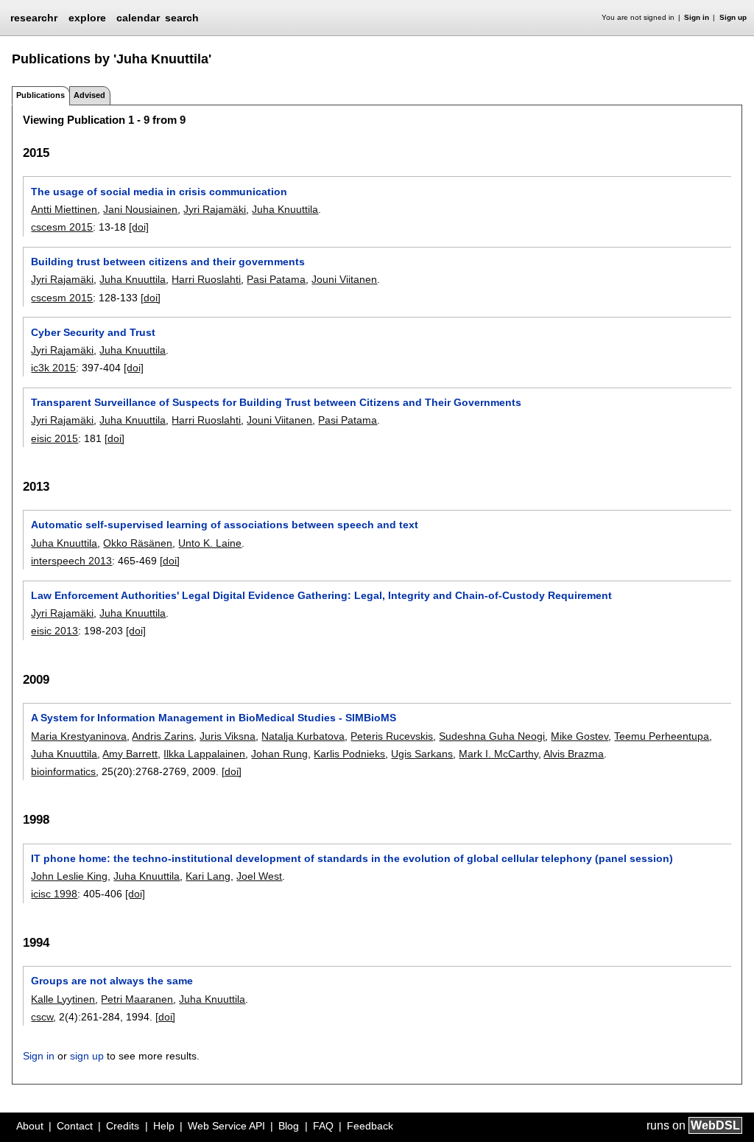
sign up (87, 1056)
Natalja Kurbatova (303, 736)
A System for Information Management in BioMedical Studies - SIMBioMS (213, 718)
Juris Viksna (228, 736)
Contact (75, 1126)
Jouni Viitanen (344, 279)
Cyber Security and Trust (93, 332)
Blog (288, 1126)
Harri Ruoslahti (206, 279)
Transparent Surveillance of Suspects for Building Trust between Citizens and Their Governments (276, 402)
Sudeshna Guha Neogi (492, 736)
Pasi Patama (276, 279)
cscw (42, 1017)
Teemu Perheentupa (661, 736)
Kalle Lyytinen (63, 999)
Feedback (370, 1126)
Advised (89, 95)
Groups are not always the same (112, 981)
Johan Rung (279, 754)
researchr (33, 17)
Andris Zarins (163, 736)
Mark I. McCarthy (498, 754)
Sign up (733, 17)
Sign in (696, 17)
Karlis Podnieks (349, 754)
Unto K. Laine (210, 543)
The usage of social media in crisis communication (159, 191)
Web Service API (226, 1126)
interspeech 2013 (71, 561)
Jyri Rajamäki (214, 209)
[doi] (139, 227)
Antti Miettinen (64, 209)
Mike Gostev (579, 736)
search (182, 18)
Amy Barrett (130, 754)
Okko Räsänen (137, 543)
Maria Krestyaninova (79, 736)
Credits (122, 1126)
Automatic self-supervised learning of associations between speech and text (224, 524)
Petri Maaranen (137, 999)
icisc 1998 (54, 894)
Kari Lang (208, 876)
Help (164, 1126)
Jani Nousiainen (140, 209)
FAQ (323, 1126)
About (29, 1126)
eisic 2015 (54, 438)
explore (87, 18)
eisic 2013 (54, 631)
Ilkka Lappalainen (204, 754)
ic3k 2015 (53, 368)
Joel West (259, 876)
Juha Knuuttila (285, 209)
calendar (138, 18)
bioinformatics (63, 771)
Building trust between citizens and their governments (168, 261)
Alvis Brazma (573, 754)
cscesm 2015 (62, 227)
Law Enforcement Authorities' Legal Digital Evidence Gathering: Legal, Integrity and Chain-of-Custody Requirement (321, 595)
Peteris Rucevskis (391, 736)
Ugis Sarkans (422, 754)
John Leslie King (69, 876)
